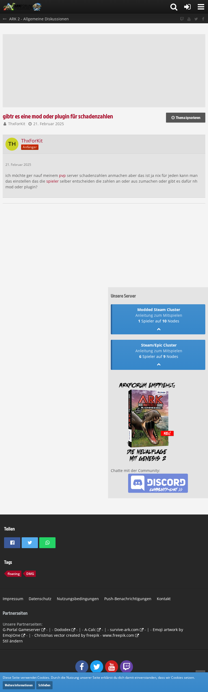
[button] (201, 6)
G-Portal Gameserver (21, 629)
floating (14, 573)
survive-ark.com (124, 629)
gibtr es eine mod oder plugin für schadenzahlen (58, 116)
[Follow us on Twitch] (182, 19)
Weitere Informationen (19, 685)
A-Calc (90, 629)
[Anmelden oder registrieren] (187, 6)
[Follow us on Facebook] (203, 19)
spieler (52, 181)
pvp (62, 175)
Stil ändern (13, 641)
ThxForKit (16, 123)
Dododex (62, 629)
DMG (30, 573)
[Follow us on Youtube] (189, 19)
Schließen (44, 685)
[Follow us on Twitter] (196, 19)
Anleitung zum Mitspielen (158, 315)
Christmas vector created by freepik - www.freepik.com (84, 635)
